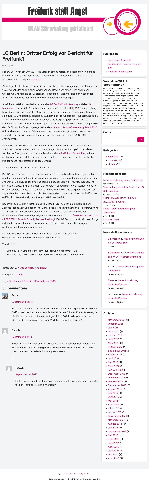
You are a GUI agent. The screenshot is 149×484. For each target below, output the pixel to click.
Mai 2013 (113, 435)
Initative (112, 160)
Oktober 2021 (115, 323)
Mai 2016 (113, 362)
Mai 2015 (113, 400)
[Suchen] (140, 139)
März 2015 (114, 408)
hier (55, 127)
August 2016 (115, 354)
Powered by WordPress (82, 474)
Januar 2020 (115, 335)
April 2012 (113, 446)
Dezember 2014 (116, 416)
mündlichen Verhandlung (72, 153)
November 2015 (116, 377)
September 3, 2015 (22, 301)
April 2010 (113, 458)
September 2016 (117, 350)
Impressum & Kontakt (119, 60)
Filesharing (15, 281)
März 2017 (113, 343)
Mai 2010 (113, 454)
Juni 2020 (113, 331)
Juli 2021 (113, 327)
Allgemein (113, 156)
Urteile (19, 274)
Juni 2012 (113, 443)
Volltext (35, 79)
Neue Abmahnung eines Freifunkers (123, 180)
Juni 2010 (113, 450)
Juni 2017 (113, 339)
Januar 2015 (115, 412)
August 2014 (115, 423)
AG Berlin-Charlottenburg (64, 104)
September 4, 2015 (22, 337)
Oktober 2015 (115, 381)
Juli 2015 (113, 393)
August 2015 (115, 389)
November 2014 (117, 420)
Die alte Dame (111, 219)
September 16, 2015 (26, 374)
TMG (53, 281)
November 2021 (116, 320)
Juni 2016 (113, 358)
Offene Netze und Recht (33, 267)
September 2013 (117, 431)
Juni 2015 (113, 396)
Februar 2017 (115, 346)
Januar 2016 (115, 370)
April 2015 (113, 404)
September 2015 (117, 385)
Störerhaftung (41, 281)
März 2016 (114, 366)
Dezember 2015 (116, 373)
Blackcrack (114, 238)
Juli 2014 (113, 427)
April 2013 (113, 439)
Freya (111, 280)
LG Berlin (27, 281)
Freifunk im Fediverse (120, 71)
